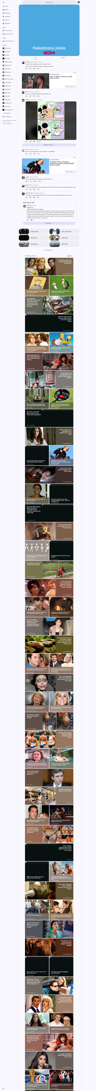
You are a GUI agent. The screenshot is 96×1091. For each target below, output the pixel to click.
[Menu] (3, 2)
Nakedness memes (48, 144)
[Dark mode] (3, 1088)
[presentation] (23, 150)
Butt (26, 149)
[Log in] (78, 2)
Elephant (28, 61)
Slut (26, 91)
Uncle (27, 185)
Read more (44, 218)
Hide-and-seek (29, 193)
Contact (8, 122)
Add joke (49, 52)
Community (48, 223)
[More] (54, 52)
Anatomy (28, 99)
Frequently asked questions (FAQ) (9, 120)
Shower (27, 177)
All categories (48, 250)
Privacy (4, 122)
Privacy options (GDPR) (7, 123)
